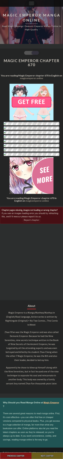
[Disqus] (31, 261)
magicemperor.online (31, 78)
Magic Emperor (51, 402)
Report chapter (31, 219)
